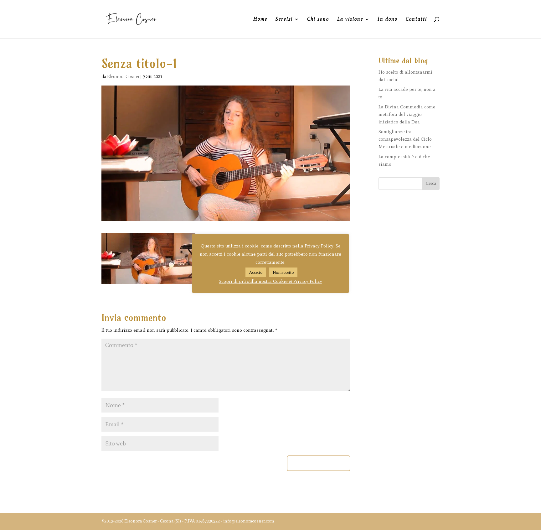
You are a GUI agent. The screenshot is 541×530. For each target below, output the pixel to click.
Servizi (284, 19)
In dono (388, 19)
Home (260, 19)
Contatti (416, 19)
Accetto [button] (255, 272)
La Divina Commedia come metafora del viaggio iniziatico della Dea (407, 114)
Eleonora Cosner (123, 76)
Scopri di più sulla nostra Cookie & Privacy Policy (270, 281)
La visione (350, 19)
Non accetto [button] (283, 272)
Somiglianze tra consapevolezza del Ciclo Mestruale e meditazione (405, 139)
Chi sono (318, 19)
